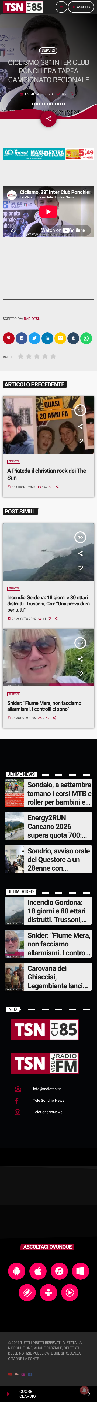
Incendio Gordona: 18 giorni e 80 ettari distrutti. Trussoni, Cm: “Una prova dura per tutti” (48, 603)
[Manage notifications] (84, 1390)
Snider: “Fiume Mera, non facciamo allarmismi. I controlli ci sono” (44, 706)
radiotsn (32, 319)
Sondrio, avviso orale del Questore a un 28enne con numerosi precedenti (58, 864)
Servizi (48, 51)
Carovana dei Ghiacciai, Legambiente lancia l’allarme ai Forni (56, 981)
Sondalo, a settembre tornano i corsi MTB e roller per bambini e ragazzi (59, 797)
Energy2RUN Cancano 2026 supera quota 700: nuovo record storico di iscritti (58, 835)
